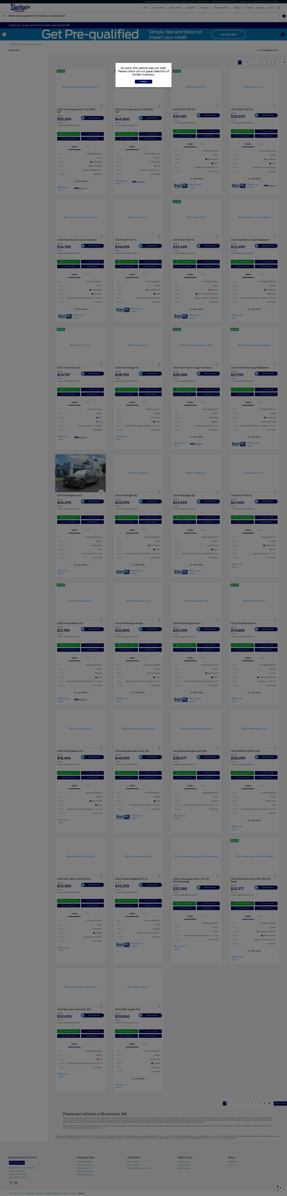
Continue (143, 81)
